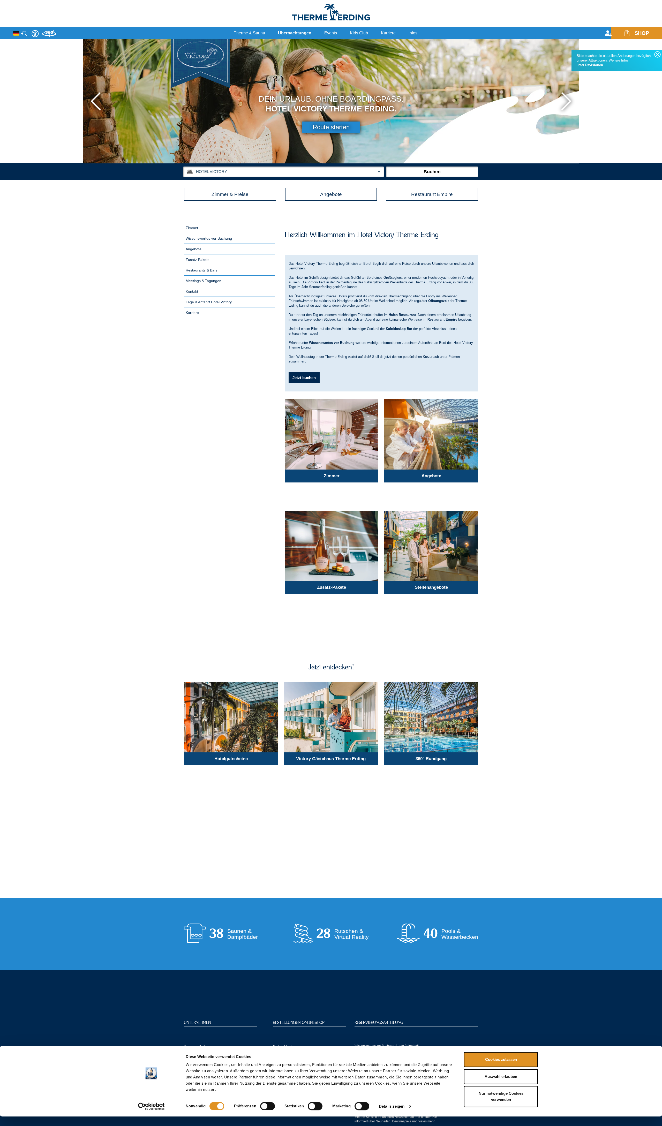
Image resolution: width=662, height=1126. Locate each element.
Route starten (331, 127)
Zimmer (192, 228)
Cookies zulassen (501, 1059)
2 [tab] (473, 156)
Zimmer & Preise (230, 194)
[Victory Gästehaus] (331, 717)
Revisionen (594, 65)
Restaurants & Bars (201, 270)
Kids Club (359, 33)
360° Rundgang (431, 758)
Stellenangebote (431, 587)
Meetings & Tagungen (203, 281)
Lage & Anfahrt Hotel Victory (209, 302)
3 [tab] (479, 156)
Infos (413, 33)
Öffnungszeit (438, 301)
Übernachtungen (294, 33)
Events (330, 33)
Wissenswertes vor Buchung (209, 238)
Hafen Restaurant (402, 315)
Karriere (388, 33)
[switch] (267, 1106)
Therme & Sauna (249, 33)
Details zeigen (391, 1106)
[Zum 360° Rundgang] (431, 717)
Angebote (331, 194)
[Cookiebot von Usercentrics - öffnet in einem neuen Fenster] (151, 1106)
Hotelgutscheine (231, 758)
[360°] (49, 35)
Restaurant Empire (432, 194)
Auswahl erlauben (501, 1076)
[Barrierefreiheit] (35, 33)
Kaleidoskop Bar (399, 329)
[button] (96, 101)
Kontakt (192, 291)
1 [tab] (467, 156)
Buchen (432, 171)
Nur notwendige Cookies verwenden (501, 1096)
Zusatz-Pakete (197, 260)
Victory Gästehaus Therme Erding (331, 758)
